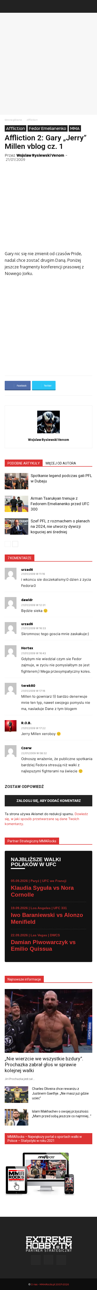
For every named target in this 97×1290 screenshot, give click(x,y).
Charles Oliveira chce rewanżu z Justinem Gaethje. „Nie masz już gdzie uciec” (60, 1093)
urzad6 (27, 570)
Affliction (32, 119)
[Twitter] (61, 1260)
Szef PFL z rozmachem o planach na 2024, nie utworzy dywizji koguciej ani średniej (60, 526)
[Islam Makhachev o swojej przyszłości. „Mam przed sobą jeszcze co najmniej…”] (16, 1117)
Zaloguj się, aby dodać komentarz (48, 801)
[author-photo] (48, 433)
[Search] (90, 6)
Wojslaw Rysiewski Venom (40, 155)
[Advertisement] (48, 63)
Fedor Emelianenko (47, 128)
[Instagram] (48, 1259)
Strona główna (13, 119)
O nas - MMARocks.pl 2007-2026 (50, 1284)
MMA (75, 128)
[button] (8, 6)
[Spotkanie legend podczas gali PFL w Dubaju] (16, 481)
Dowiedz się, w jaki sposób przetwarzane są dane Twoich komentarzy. (46, 819)
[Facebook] (35, 1260)
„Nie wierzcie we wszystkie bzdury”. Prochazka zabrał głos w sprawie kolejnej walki (44, 1064)
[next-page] (15, 544)
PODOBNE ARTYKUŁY (24, 463)
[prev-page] (8, 544)
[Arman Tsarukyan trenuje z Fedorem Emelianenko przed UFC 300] (16, 504)
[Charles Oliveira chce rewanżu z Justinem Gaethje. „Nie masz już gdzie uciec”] (16, 1094)
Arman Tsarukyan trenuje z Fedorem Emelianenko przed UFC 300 (60, 504)
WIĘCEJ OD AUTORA (60, 463)
